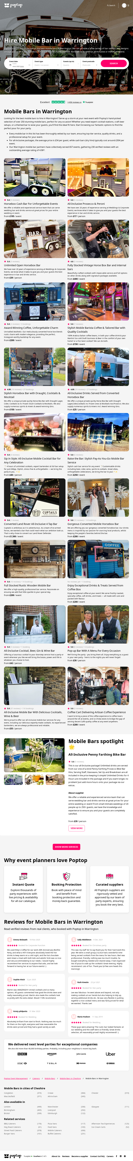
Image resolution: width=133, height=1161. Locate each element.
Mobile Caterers (55, 1130)
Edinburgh (52, 1113)
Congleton (8, 1093)
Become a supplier (80, 1156)
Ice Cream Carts (98, 1127)
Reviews (65, 1156)
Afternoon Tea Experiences (103, 1123)
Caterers (36, 1078)
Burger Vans (9, 1133)
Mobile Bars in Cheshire (70, 1078)
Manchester (53, 1106)
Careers (110, 1156)
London (7, 1106)
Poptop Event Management (16, 1078)
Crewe (50, 1093)
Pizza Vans (52, 1123)
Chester (95, 1093)
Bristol (7, 1113)
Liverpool (52, 1110)
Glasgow (95, 1106)
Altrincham (52, 1096)
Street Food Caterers (13, 1130)
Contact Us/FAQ (97, 1156)
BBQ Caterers (10, 1123)
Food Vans (52, 1127)
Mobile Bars (50, 1078)
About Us (56, 1156)
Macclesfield (9, 1096)
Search (112, 5)
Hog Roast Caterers (12, 1127)
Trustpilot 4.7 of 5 (35, 1156)
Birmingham (9, 1110)
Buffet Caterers (54, 1133)
